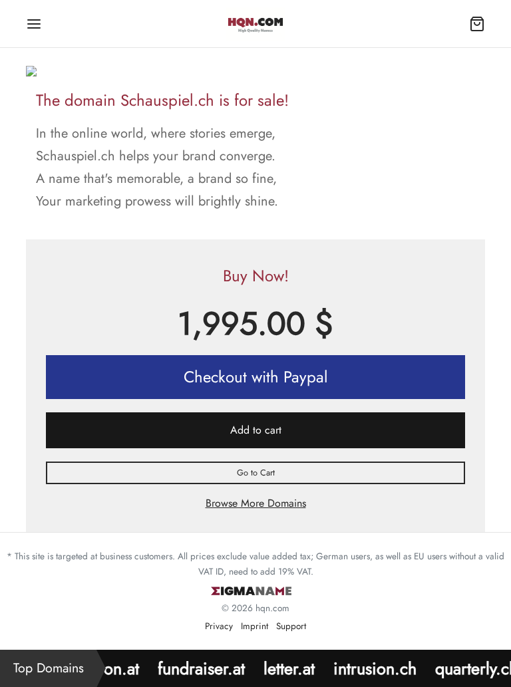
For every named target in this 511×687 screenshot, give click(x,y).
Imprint (254, 625)
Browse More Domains (256, 503)
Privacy (219, 625)
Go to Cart (256, 472)
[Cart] (477, 24)
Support (291, 625)
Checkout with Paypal (256, 376)
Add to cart (255, 430)
